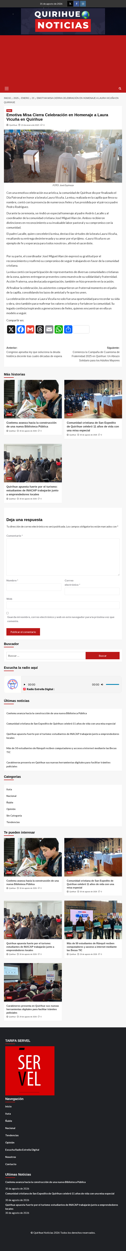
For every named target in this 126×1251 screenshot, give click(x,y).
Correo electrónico (72, 582)
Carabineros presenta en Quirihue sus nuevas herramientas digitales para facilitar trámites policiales (58, 764)
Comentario (14, 535)
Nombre (12, 580)
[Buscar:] (46, 655)
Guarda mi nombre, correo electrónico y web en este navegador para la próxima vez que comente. (60, 619)
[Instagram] (83, 4)
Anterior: (34, 352)
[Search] (120, 89)
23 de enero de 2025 (30, 125)
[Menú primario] (6, 88)
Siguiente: (96, 354)
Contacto (10, 1164)
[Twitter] (70, 4)
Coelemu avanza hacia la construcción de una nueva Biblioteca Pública (46, 713)
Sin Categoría (14, 815)
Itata (9, 110)
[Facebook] (76, 4)
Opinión (11, 808)
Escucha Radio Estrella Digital (22, 1149)
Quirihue (13, 125)
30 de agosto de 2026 (28, 431)
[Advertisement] (63, 60)
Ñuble (9, 802)
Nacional (11, 795)
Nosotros (10, 1156)
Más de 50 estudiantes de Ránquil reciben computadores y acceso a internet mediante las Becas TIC (61, 750)
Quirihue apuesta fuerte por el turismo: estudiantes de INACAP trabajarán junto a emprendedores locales (32, 490)
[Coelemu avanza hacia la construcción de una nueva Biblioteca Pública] (33, 399)
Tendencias (13, 822)
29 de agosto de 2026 (88, 954)
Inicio (8, 1106)
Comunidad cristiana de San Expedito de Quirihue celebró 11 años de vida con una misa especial (93, 426)
